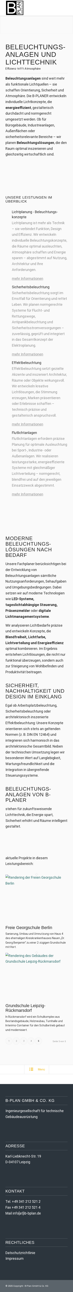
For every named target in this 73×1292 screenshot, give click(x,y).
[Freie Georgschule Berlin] (36, 883)
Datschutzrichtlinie (20, 1253)
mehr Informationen (27, 278)
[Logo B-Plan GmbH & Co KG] (30, 8)
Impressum (14, 1258)
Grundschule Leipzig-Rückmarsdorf (25, 1008)
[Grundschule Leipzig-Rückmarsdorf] (36, 961)
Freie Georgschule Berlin (28, 927)
